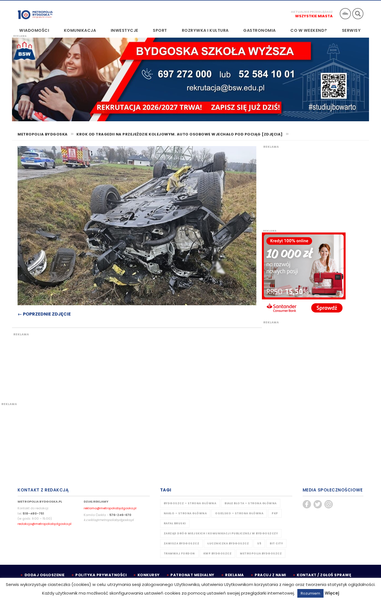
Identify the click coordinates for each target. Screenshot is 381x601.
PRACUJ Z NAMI (270, 575)
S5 (259, 543)
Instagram (328, 504)
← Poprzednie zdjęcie (44, 314)
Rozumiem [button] (310, 593)
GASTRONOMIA (259, 30)
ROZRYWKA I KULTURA (205, 30)
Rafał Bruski (175, 523)
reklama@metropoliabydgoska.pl (110, 508)
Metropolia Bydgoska (35, 13)
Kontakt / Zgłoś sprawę (324, 575)
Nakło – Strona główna (185, 513)
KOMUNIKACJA (80, 30)
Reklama (234, 575)
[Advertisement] (116, 364)
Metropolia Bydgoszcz (261, 553)
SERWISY (351, 30)
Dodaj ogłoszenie (45, 575)
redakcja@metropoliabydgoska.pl (44, 524)
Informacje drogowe (345, 13)
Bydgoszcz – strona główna (190, 503)
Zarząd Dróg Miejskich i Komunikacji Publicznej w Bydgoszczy (221, 533)
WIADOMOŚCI (34, 30)
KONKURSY (149, 575)
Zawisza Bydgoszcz (181, 543)
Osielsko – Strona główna (239, 513)
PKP (275, 513)
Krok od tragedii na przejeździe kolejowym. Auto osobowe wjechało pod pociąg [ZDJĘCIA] (179, 134)
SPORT (160, 30)
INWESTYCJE (124, 30)
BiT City (276, 543)
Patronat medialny (192, 575)
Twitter (318, 504)
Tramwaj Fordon (179, 553)
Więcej (332, 593)
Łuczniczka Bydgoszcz (228, 543)
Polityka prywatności (101, 575)
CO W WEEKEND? (308, 30)
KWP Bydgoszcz (217, 553)
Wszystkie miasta (314, 16)
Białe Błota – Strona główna (251, 503)
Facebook (307, 504)
